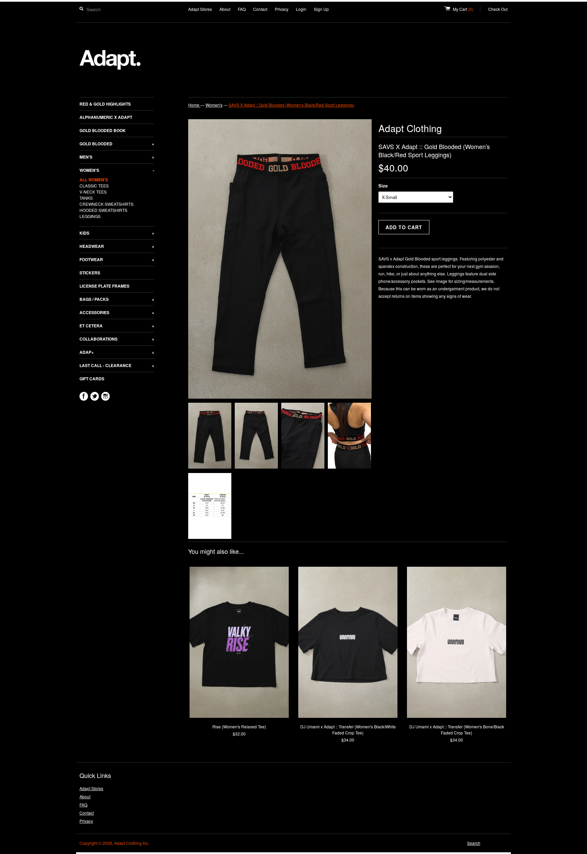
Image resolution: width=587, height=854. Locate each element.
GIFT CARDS (91, 379)
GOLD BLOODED (116, 144)
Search (473, 843)
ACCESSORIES (116, 312)
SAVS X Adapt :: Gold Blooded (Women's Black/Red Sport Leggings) (291, 105)
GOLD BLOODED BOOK (102, 130)
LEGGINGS (90, 216)
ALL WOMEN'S (93, 180)
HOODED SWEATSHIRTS (103, 210)
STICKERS (89, 273)
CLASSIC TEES (94, 185)
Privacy (281, 9)
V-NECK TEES (93, 192)
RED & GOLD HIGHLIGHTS (105, 104)
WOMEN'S (116, 170)
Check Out (498, 9)
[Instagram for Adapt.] (105, 396)
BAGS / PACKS (116, 299)
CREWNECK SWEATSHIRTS (106, 204)
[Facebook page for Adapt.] (83, 396)
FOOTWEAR (116, 259)
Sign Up (321, 9)
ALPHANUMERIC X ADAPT (105, 117)
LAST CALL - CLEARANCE (116, 365)
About (224, 9)
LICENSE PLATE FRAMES (104, 286)
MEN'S (116, 157)
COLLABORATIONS (116, 339)
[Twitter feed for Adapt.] (94, 396)
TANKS (86, 198)
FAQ (242, 9)
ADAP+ (116, 352)
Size (383, 185)
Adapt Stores (200, 9)
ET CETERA (116, 326)
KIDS (116, 233)
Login (301, 9)
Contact (260, 9)
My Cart (466, 9)
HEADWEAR (116, 246)
